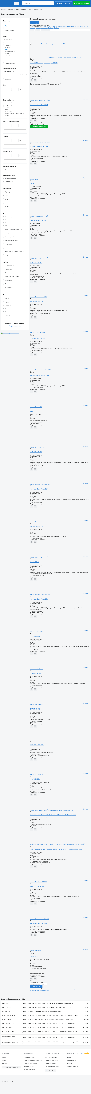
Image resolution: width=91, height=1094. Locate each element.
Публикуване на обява (39, 126)
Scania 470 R (34, 562)
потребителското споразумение (39, 990)
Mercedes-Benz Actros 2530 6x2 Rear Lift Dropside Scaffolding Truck (53, 815)
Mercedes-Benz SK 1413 (38, 923)
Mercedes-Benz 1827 (37, 745)
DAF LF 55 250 (35, 709)
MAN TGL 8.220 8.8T (37, 886)
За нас (4, 1057)
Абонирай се (36, 986)
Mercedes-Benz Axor (37, 526)
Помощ (4, 1060)
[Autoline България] (6, 3)
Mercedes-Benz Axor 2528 (39, 105)
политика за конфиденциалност (72, 989)
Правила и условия (29, 1057)
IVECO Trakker (35, 636)
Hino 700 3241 (35, 779)
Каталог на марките (29, 1069)
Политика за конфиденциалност (33, 1060)
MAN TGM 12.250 (36, 263)
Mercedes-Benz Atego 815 (39, 489)
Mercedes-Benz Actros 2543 (39, 375)
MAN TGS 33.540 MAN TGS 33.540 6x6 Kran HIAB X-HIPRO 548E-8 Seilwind (56, 849)
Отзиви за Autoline (29, 1066)
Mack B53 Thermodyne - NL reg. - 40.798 (43, 63)
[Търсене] (23, 3)
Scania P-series (35, 673)
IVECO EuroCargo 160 (37, 338)
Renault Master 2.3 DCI (38, 221)
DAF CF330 (34, 956)
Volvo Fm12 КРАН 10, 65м (39, 146)
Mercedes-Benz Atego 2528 (39, 599)
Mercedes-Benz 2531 (37, 301)
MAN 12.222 (34, 411)
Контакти (4, 1063)
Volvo (32, 184)
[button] (31, 80)
